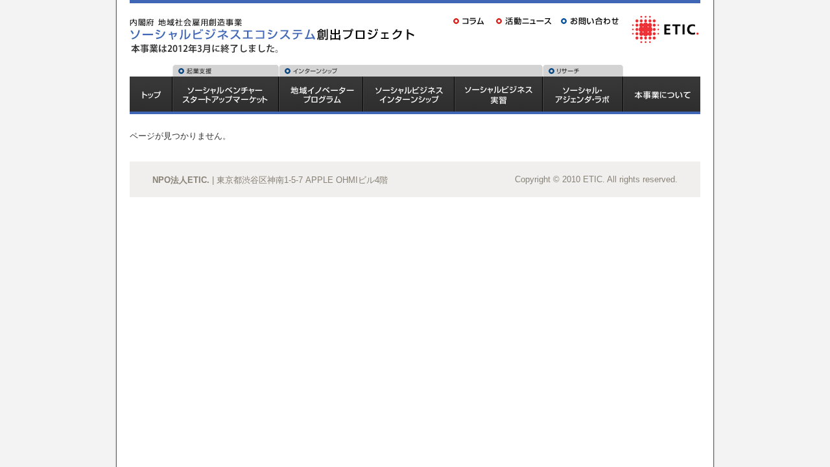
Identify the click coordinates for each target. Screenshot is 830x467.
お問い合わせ (592, 20)
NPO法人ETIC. (180, 180)
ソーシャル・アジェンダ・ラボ (582, 95)
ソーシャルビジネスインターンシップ (409, 95)
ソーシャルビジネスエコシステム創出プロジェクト (275, 22)
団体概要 (664, 28)
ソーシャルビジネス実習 (498, 95)
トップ (151, 95)
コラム (470, 20)
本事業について (662, 95)
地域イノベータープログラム (320, 95)
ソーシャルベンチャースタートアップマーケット (225, 95)
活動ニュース (525, 20)
